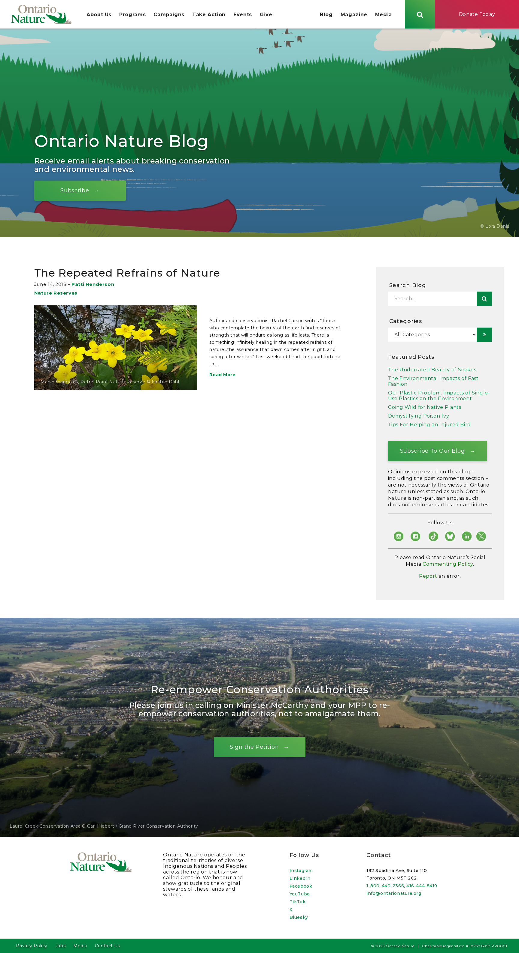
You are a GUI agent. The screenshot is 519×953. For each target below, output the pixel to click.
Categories (405, 321)
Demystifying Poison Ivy (418, 416)
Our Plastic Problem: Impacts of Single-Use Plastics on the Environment (439, 395)
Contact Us (107, 946)
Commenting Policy (448, 564)
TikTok (297, 901)
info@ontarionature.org (393, 893)
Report (428, 576)
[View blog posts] (484, 335)
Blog (326, 14)
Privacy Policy (31, 946)
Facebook (301, 886)
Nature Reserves (55, 293)
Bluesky (299, 917)
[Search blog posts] (484, 299)
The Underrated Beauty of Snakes (432, 370)
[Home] (41, 14)
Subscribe (74, 190)
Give (266, 14)
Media (383, 14)
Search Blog (407, 285)
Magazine (354, 14)
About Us (98, 14)
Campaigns (168, 14)
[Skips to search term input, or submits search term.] (420, 14)
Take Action (209, 14)
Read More (222, 374)
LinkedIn (300, 878)
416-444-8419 (421, 886)
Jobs (60, 946)
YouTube (300, 894)
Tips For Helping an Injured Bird (429, 424)
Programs (132, 14)
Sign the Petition (254, 746)
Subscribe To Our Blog (432, 451)
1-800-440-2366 (385, 886)
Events (242, 14)
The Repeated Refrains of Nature (127, 272)
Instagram (301, 870)
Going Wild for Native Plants (424, 407)
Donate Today (477, 14)
